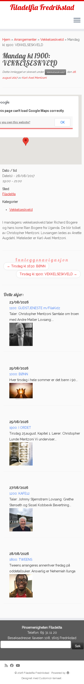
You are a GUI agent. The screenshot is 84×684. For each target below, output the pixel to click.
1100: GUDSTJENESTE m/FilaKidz (34, 308)
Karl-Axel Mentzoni (34, 77)
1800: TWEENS (20, 559)
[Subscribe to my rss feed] (7, 665)
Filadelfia (9, 194)
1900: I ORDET (20, 427)
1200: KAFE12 (19, 493)
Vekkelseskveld (52, 39)
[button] (26, 141)
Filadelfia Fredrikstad (42, 7)
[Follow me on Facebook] (13, 665)
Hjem (6, 39)
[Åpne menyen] (77, 20)
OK (62, 122)
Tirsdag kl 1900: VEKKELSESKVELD (48, 274)
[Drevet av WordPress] (68, 672)
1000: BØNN (18, 374)
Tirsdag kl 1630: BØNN (26, 266)
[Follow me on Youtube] (19, 665)
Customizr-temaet (50, 678)
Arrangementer (25, 39)
